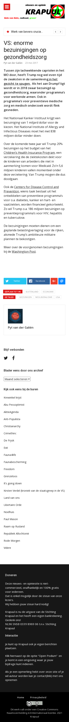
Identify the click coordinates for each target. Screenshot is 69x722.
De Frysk (9, 440)
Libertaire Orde (13, 505)
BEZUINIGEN (26, 297)
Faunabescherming (15, 462)
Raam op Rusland (14, 526)
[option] (36, 32)
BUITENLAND (32, 291)
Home (20, 697)
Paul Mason (11, 519)
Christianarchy (12, 426)
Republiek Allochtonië (16, 533)
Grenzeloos (10, 476)
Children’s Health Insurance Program (29, 153)
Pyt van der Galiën (13, 62)
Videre (7, 547)
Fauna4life (10, 455)
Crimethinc (10, 433)
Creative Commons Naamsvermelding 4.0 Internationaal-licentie (32, 711)
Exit (6, 447)
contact (41, 676)
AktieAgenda (11, 412)
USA (58, 297)
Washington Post (24, 252)
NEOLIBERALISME (43, 297)
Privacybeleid (38, 697)
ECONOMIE (48, 291)
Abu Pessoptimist (14, 404)
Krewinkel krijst (13, 397)
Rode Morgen (12, 540)
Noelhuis (9, 512)
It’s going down (13, 483)
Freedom (9, 469)
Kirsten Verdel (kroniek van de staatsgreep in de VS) (34, 490)
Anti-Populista (12, 419)
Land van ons (12, 497)
